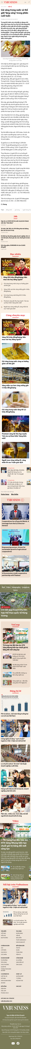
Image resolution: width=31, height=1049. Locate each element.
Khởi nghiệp (19, 976)
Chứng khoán (10, 468)
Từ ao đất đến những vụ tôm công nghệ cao (20, 674)
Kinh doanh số (20, 942)
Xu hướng (19, 960)
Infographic (16, 587)
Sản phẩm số (20, 962)
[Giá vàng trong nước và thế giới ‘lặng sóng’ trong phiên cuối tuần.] (15, 41)
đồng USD (9, 210)
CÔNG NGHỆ (19, 958)
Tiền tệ (10, 6)
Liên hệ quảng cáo (6, 1001)
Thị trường (4, 960)
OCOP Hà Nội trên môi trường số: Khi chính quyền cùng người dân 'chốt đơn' (19, 657)
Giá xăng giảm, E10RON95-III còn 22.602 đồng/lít (13, 246)
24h (2, 947)
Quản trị (3, 966)
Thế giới (3, 935)
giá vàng (17, 210)
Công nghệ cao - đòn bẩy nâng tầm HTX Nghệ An (20, 682)
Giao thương (5, 964)
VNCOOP (18, 986)
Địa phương (4, 937)
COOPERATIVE (5, 974)
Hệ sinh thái (19, 980)
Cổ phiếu (3, 950)
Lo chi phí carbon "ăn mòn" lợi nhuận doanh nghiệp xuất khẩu (20, 922)
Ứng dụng (19, 964)
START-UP (19, 974)
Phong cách (5, 993)
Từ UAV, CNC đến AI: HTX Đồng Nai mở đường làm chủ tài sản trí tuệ (15, 229)
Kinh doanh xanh (6, 980)
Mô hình (3, 978)
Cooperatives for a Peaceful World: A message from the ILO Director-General (15, 523)
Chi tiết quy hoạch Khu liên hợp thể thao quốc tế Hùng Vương (14, 612)
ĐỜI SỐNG (4, 986)
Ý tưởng (18, 978)
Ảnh (3, 587)
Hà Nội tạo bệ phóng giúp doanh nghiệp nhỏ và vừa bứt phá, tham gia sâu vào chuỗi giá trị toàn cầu (15, 237)
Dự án (17, 950)
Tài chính (3, 6)
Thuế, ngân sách (21, 940)
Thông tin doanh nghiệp (6, 969)
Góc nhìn (4, 954)
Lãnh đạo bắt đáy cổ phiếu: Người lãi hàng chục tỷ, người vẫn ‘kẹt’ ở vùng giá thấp (16, 473)
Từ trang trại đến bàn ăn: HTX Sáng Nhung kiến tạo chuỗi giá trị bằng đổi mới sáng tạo (15, 647)
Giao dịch (4, 952)
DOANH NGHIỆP (5, 958)
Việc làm (3, 990)
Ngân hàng (5, 494)
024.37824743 (17, 1038)
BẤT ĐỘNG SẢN (20, 945)
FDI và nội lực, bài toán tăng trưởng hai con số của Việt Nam (20, 914)
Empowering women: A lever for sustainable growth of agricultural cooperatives (14, 549)
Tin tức (18, 947)
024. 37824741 (10, 998)
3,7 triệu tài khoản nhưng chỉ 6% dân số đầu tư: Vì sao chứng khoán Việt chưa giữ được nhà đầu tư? (16, 485)
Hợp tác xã (4, 976)
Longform (25, 587)
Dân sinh (3, 988)
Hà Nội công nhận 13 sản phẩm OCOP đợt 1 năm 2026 (20, 666)
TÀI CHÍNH (19, 931)
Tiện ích (18, 954)
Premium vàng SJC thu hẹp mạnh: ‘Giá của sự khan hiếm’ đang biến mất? (16, 302)
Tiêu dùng (4, 962)
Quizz (15, 590)
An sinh (3, 982)
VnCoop (15, 625)
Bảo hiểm (14, 494)
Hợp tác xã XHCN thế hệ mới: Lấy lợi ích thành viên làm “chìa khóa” (15, 222)
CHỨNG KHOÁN (5, 945)
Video (8, 587)
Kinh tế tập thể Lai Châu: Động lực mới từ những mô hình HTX (17, 877)
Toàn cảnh (19, 952)
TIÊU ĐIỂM (3, 931)
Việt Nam (3, 933)
